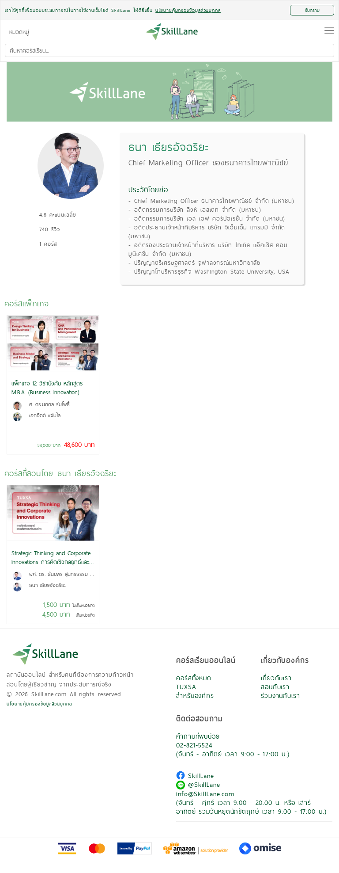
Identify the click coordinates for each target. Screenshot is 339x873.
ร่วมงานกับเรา (280, 695)
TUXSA (186, 686)
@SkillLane (202, 784)
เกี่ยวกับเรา (276, 677)
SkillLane (199, 775)
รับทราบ (312, 10)
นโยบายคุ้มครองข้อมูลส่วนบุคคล (39, 704)
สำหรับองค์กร (195, 695)
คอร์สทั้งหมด (193, 677)
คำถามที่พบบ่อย (198, 736)
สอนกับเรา (275, 686)
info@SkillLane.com (205, 793)
